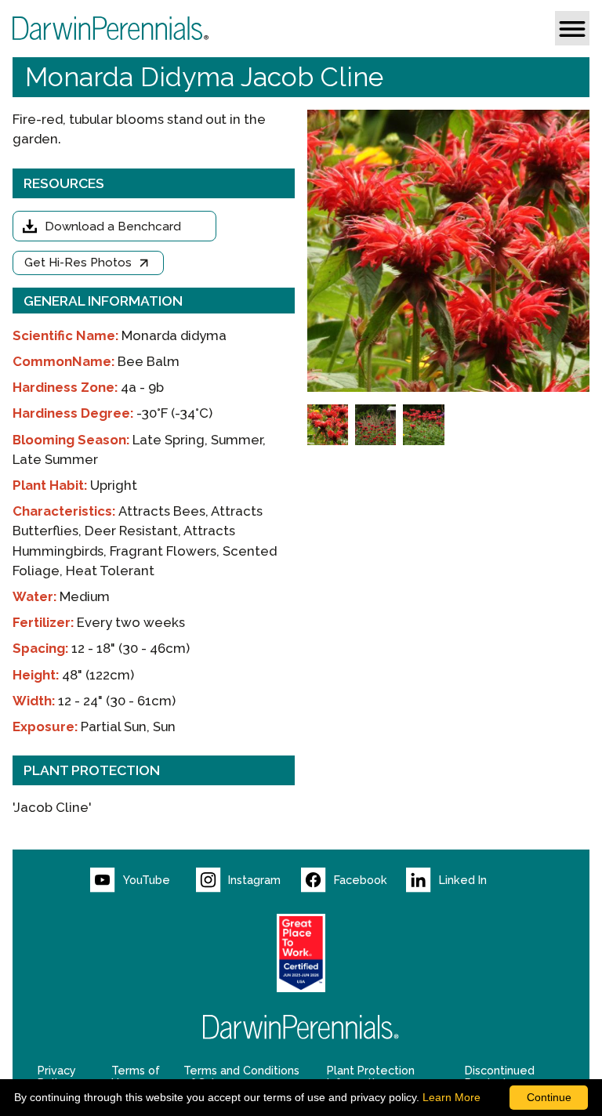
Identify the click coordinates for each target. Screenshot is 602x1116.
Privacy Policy (57, 1076)
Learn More (451, 1097)
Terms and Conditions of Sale (241, 1076)
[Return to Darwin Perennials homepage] (301, 1027)
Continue (549, 1097)
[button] (572, 28)
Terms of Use (135, 1076)
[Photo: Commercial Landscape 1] (375, 424)
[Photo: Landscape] (423, 424)
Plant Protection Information (371, 1076)
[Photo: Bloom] (327, 424)
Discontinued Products (500, 1076)
